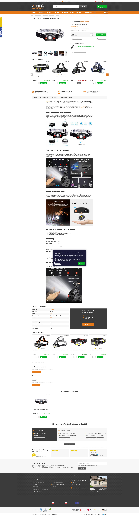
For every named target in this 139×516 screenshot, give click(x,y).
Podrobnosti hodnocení (84, 21)
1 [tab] (67, 86)
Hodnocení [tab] (63, 97)
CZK (99, 1)
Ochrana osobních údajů (38, 491)
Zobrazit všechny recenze (41, 456)
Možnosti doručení (78, 39)
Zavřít (76, 50)
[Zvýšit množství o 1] (92, 34)
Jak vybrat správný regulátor (40, 439)
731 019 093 (90, 317)
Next (107, 74)
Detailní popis (74, 26)
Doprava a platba (36, 479)
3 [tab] (69, 86)
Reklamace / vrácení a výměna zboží (40, 489)
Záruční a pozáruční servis (57, 482)
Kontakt (54, 1)
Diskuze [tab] (70, 97)
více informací (93, 495)
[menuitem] (34, 12)
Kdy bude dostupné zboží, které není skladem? (96, 433)
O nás (32, 1)
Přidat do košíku (101, 34)
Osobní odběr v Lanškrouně (58, 484)
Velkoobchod (35, 486)
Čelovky (52, 309)
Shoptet (105, 514)
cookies (58, 253)
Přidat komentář (36, 385)
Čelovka (48, 101)
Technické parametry (43, 97)
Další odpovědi (69, 444)
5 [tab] (70, 86)
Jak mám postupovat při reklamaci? (67, 433)
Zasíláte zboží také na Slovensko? (93, 439)
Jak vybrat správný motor (39, 437)
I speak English (49, 1)
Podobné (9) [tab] (54, 97)
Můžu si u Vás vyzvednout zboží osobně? (68, 435)
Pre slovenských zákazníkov (38, 482)
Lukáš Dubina (94, 514)
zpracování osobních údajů (92, 465)
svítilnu (82, 107)
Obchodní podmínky (37, 488)
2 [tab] (68, 86)
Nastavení (57, 263)
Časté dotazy (35, 484)
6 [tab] (71, 86)
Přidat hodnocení (36, 372)
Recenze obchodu (56, 481)
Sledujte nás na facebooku (79, 488)
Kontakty (54, 486)
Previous (32, 74)
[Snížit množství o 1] (92, 35)
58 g (51, 313)
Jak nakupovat (42, 1)
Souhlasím (81, 263)
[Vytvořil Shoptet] (103, 514)
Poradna (36, 1)
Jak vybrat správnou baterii (40, 433)
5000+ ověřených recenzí (37, 451)
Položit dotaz (88, 324)
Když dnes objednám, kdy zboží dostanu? (94, 437)
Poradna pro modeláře (37, 481)
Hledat (83, 6)
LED (51, 320)
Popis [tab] (34, 97)
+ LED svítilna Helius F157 (85, 46)
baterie (84, 106)
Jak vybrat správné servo (39, 435)
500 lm (51, 317)
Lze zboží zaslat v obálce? (64, 437)
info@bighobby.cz (89, 315)
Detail (79, 83)
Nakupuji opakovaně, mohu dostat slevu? (94, 435)
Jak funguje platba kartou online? (66, 439)
